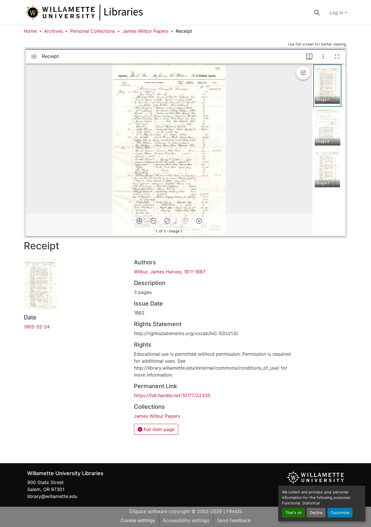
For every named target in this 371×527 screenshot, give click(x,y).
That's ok (293, 512)
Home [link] (30, 31)
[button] (102, 12)
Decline (316, 512)
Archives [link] (53, 31)
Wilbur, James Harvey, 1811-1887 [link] (169, 272)
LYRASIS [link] (232, 511)
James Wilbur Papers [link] (145, 31)
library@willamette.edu (52, 496)
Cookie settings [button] (138, 520)
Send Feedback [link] (234, 520)
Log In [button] (337, 12)
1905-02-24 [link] (37, 327)
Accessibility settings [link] (186, 520)
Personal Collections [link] (92, 31)
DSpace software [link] (148, 511)
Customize (340, 512)
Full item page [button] (158, 429)
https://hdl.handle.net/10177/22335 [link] (172, 395)
